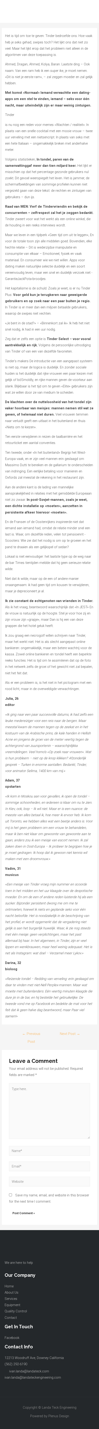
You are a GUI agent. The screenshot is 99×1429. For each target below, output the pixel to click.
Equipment (12, 1305)
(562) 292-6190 (16, 1364)
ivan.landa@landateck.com (29, 1371)
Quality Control (16, 1311)
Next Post (70, 1034)
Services (11, 1299)
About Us (11, 1292)
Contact (11, 1318)
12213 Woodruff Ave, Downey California (34, 1358)
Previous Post (31, 1035)
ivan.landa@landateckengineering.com (33, 1377)
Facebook (12, 1338)
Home (9, 1286)
